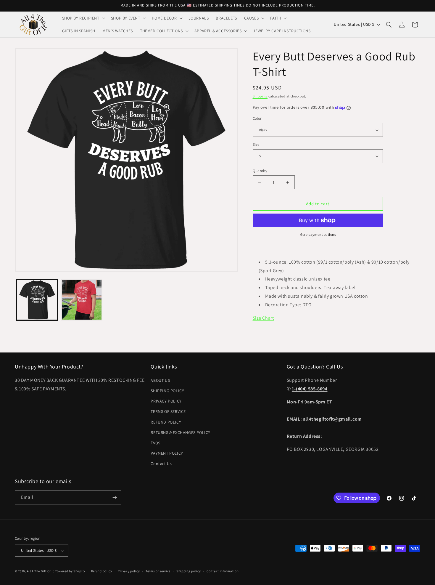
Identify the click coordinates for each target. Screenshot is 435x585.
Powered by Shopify (70, 571)
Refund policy (101, 571)
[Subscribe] (114, 497)
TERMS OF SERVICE (168, 411)
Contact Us (161, 463)
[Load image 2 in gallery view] (82, 300)
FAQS (155, 442)
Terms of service (158, 571)
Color (257, 118)
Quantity (260, 170)
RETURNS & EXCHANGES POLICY (180, 432)
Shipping (260, 96)
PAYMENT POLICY (167, 453)
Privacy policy (129, 571)
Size (256, 144)
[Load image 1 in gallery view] (37, 300)
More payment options (317, 234)
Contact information (223, 571)
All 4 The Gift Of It (40, 571)
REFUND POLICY (166, 421)
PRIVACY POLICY (166, 400)
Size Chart (263, 318)
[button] (83, 18)
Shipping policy (188, 571)
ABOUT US (160, 380)
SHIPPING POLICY (167, 390)
